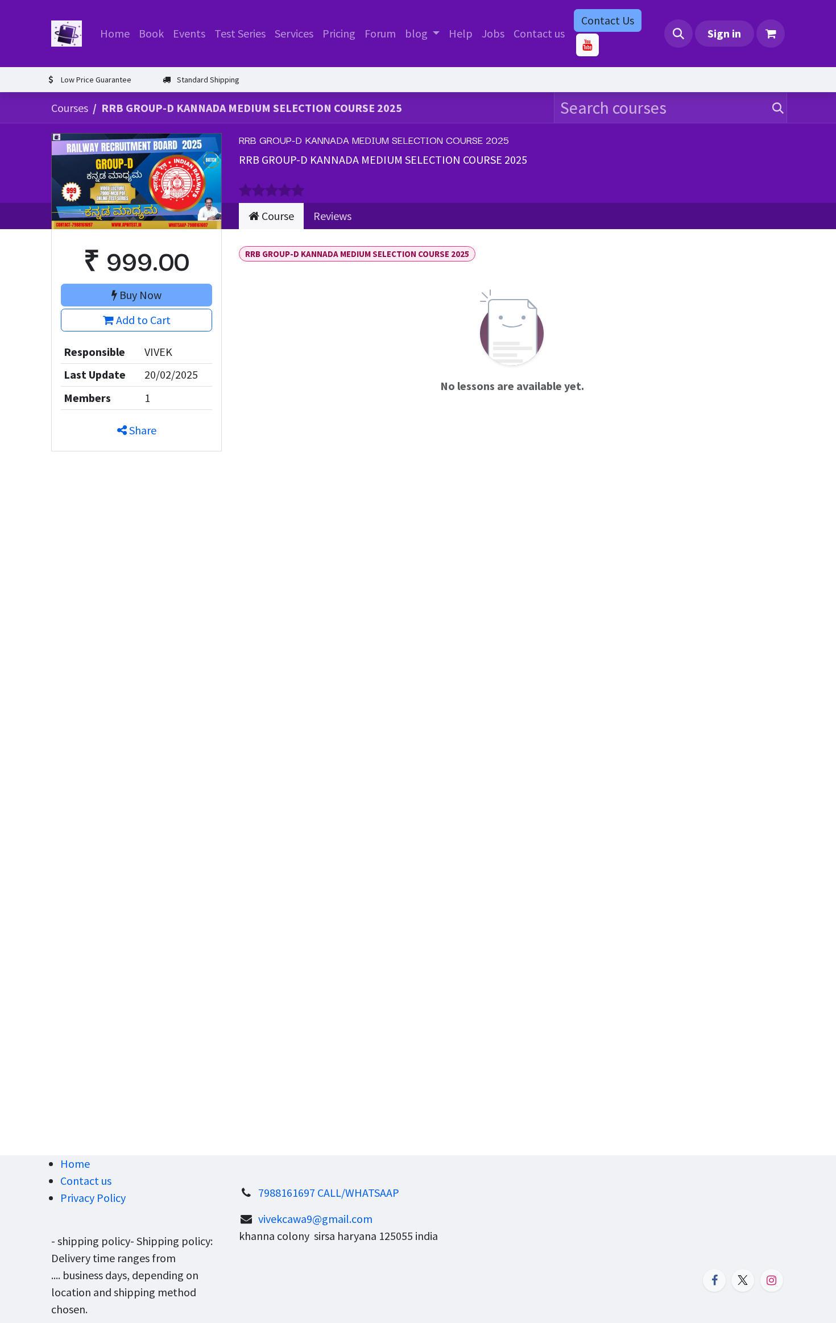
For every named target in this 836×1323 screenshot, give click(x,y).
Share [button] (141, 430)
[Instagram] (771, 1280)
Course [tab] (276, 216)
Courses (69, 108)
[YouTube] (587, 45)
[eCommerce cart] (770, 33)
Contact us (85, 1180)
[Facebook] (714, 1280)
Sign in (724, 33)
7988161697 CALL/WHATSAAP (328, 1192)
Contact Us (607, 20)
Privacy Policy (93, 1198)
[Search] (776, 108)
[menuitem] (115, 33)
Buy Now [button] (139, 295)
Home (75, 1163)
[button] (678, 33)
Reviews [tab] (332, 216)
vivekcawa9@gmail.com (315, 1219)
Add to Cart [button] (142, 320)
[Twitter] (742, 1280)
